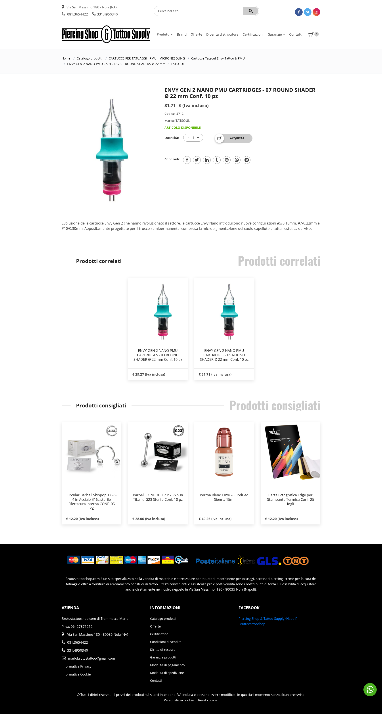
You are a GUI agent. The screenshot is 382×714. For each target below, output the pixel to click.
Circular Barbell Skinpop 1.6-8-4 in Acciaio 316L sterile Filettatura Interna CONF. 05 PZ (92, 502)
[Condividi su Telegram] (246, 160)
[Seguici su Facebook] (299, 12)
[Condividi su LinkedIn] (207, 160)
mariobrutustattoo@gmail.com (91, 658)
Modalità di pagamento (167, 665)
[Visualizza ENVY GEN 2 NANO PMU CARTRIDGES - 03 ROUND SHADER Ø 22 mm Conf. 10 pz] (158, 311)
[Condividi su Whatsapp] (237, 160)
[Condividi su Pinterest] (227, 160)
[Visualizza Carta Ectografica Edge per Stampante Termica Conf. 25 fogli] (290, 452)
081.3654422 (77, 14)
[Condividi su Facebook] (187, 160)
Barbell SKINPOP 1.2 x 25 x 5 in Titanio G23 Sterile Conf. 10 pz (158, 497)
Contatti (295, 34)
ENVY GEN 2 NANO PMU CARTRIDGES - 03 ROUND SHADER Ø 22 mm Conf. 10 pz (158, 355)
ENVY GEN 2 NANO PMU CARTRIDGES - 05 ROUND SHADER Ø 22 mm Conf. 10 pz (224, 355)
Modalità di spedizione (167, 673)
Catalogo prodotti (89, 58)
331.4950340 (107, 14)
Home (66, 58)
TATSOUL (177, 64)
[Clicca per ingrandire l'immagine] (102, 148)
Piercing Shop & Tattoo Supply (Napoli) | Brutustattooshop (269, 621)
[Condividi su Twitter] (197, 160)
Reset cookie (207, 700)
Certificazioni (253, 34)
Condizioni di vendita (165, 642)
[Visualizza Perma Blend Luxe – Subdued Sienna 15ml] (224, 452)
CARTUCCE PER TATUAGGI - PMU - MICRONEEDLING (147, 58)
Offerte (196, 34)
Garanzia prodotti (163, 657)
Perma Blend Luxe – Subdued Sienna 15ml (224, 497)
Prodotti (163, 34)
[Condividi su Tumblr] (217, 160)
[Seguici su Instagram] (316, 12)
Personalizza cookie (179, 700)
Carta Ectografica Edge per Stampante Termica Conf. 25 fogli (290, 499)
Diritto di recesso (162, 649)
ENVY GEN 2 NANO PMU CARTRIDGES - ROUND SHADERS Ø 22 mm (116, 64)
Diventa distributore (222, 34)
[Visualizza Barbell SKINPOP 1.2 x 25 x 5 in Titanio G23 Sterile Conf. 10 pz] (158, 452)
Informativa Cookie (76, 674)
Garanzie (274, 34)
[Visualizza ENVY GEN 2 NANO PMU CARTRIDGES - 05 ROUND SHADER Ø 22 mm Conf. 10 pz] (224, 311)
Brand (182, 34)
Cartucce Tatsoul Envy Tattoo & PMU (218, 58)
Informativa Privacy (76, 666)
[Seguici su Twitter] (307, 12)
